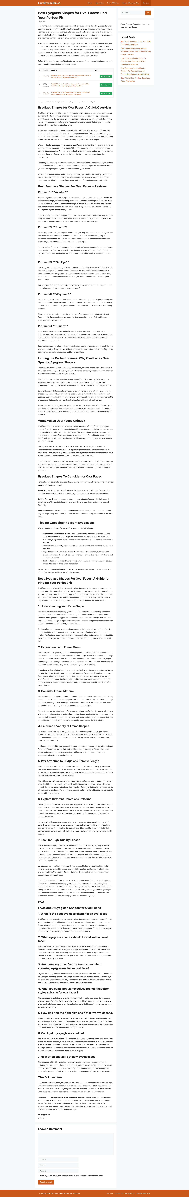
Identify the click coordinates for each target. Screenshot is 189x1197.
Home (90, 3)
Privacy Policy (129, 1193)
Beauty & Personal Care (131, 3)
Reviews (146, 3)
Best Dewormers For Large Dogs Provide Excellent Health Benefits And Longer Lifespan (136, 51)
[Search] (148, 13)
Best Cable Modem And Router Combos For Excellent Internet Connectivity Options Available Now (135, 71)
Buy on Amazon (106, 76)
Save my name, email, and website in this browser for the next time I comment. (71, 1176)
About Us (110, 1193)
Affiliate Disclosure (143, 1193)
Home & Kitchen (113, 3)
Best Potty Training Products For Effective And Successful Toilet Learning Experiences (133, 61)
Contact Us (119, 1193)
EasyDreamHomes (49, 2)
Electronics (99, 3)
